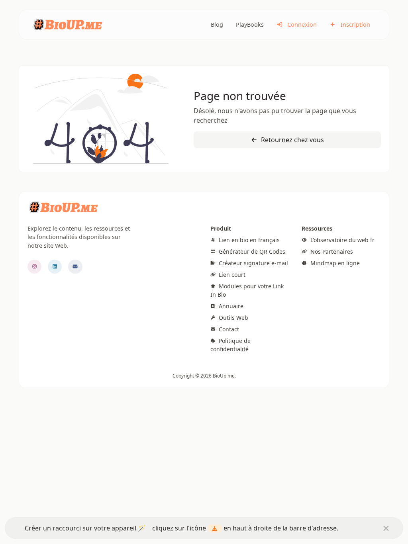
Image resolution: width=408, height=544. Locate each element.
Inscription (354, 24)
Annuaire (230, 306)
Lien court (231, 274)
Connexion (301, 24)
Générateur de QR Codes (251, 251)
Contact (228, 329)
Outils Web (232, 317)
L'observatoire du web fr (341, 240)
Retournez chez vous (291, 139)
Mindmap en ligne (334, 263)
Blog (217, 24)
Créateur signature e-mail (252, 263)
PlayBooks (250, 24)
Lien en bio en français (248, 240)
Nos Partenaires (331, 251)
